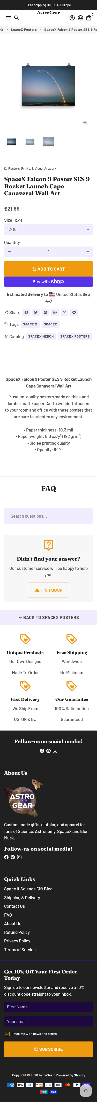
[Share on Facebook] (26, 312)
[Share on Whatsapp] (55, 312)
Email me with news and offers (34, 1034)
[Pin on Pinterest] (45, 312)
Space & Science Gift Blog (28, 888)
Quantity (12, 242)
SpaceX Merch (41, 336)
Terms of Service (20, 949)
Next (88, 86)
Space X (30, 324)
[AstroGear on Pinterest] (48, 750)
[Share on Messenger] (74, 312)
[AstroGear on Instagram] (55, 750)
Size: (13, 219)
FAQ (8, 914)
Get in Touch (48, 590)
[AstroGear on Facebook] (42, 750)
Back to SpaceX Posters (48, 617)
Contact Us (14, 906)
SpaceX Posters (24, 29)
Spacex (50, 324)
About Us (12, 923)
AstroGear (46, 1075)
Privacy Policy (17, 940)
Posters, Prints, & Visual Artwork (30, 168)
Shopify (79, 1075)
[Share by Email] (64, 312)
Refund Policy (17, 932)
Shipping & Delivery (22, 897)
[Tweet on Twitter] (36, 312)
